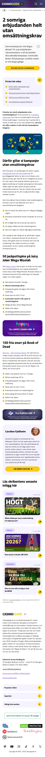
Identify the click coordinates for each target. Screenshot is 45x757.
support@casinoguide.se (12, 669)
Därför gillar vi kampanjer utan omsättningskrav (19, 88)
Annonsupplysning (10, 678)
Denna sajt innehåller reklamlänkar (16, 673)
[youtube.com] (12, 746)
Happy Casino (11, 266)
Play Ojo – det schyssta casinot (14, 353)
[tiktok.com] (26, 746)
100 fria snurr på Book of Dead (19, 98)
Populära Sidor (10, 688)
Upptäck (7, 696)
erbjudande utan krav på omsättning (16, 173)
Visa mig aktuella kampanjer (22, 68)
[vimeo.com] (5, 746)
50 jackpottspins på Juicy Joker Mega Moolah (24, 93)
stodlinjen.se (17, 334)
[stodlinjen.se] (32, 731)
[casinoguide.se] (12, 737)
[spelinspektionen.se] (5, 726)
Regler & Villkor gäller (31, 334)
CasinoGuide (4, 10)
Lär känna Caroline (22, 469)
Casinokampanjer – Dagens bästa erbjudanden (25, 10)
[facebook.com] (33, 746)
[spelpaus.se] (10, 731)
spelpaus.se (23, 334)
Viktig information (11, 704)
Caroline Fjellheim (15, 600)
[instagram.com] (19, 746)
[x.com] (40, 746)
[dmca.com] (31, 726)
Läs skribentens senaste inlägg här (21, 102)
